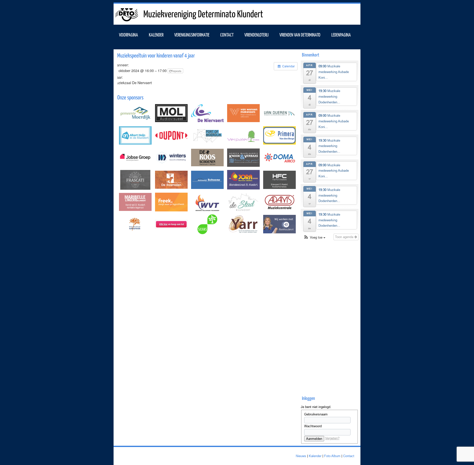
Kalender (315, 456)
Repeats (176, 71)
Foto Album (332, 456)
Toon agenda (344, 237)
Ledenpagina (341, 34)
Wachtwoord (313, 426)
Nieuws (301, 456)
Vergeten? (332, 438)
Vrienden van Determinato (299, 34)
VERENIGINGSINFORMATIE (191, 34)
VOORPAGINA (128, 34)
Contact (227, 34)
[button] (314, 237)
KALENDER (156, 34)
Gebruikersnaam (316, 414)
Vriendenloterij (256, 34)
